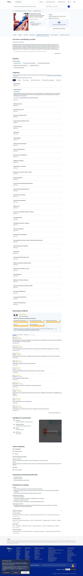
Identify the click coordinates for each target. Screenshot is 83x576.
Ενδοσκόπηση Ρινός (38, 520)
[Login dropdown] (69, 2)
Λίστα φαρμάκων (51, 561)
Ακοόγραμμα (59, 520)
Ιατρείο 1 (50, 14)
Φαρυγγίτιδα (15, 520)
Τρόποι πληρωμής (54, 34)
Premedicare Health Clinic (28, 531)
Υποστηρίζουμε (69, 561)
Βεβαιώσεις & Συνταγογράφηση (48, 80)
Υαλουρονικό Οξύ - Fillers (26, 525)
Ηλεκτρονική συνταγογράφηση (24, 520)
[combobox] (29, 6)
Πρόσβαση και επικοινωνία (43, 34)
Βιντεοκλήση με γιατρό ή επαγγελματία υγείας (55, 549)
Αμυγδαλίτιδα (18, 525)
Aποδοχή (25, 572)
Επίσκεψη (19, 80)
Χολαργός (30, 10)
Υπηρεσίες (25, 34)
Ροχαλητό (44, 525)
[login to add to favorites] (27, 15)
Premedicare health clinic (17, 531)
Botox (14, 525)
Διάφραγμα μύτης (50, 525)
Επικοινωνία (69, 550)
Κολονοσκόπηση (37, 550)
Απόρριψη (16, 572)
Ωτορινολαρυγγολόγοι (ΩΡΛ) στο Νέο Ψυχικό (37, 514)
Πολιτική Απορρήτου (8, 567)
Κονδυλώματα (37, 549)
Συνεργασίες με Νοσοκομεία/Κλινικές (68, 34)
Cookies (59, 573)
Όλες (14, 80)
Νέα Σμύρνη (18, 559)
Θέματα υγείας (26, 80)
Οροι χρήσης (55, 573)
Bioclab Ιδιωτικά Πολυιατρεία (39, 531)
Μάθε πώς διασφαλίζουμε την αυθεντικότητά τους (29, 329)
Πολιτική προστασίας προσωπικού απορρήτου (68, 573)
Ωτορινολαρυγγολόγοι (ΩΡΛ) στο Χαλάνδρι (20, 514)
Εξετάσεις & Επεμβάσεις (35, 80)
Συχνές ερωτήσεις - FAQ (52, 559)
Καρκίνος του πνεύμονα (38, 559)
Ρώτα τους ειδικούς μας (52, 560)
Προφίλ (14, 34)
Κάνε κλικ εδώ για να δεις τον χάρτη (50, 431)
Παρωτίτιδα (53, 520)
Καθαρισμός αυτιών (46, 520)
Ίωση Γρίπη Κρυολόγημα (36, 525)
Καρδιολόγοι (27, 559)
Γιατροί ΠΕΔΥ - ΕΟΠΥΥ (51, 550)
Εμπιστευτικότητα (70, 560)
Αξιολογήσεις (32, 34)
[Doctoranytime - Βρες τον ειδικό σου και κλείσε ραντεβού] (13, 11)
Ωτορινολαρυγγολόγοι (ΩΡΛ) (20, 10)
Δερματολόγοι (27, 550)
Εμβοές (32, 520)
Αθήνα (17, 549)
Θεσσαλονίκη (18, 550)
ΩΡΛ (25, 549)
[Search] (69, 6)
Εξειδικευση (58, 80)
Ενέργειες (69, 559)
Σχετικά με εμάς (70, 549)
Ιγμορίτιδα (57, 525)
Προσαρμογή (6, 572)
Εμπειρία (20, 34)
